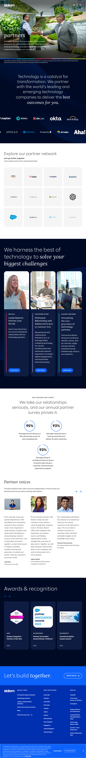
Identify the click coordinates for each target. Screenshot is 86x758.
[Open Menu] (80, 5)
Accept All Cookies (70, 750)
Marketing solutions (23, 698)
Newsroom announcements (26, 707)
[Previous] (76, 491)
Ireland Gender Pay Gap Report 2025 (75, 717)
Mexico (46, 715)
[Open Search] (74, 5)
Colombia (47, 701)
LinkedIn (73, 695)
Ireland (46, 708)
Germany (47, 705)
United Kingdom (49, 728)
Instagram (73, 703)
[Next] (80, 491)
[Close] (83, 751)
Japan (46, 712)
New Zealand (48, 722)
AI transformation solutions (26, 695)
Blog (18, 710)
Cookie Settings (57, 750)
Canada (46, 698)
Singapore (47, 725)
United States (48, 732)
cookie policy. (27, 756)
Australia (47, 695)
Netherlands (48, 718)
